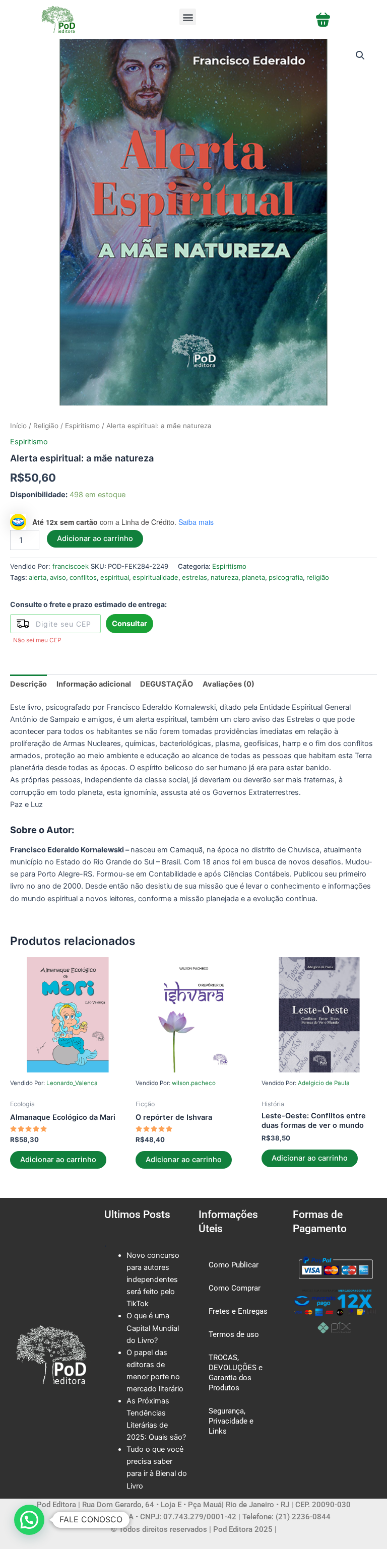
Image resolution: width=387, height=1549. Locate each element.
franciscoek (70, 566)
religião (317, 577)
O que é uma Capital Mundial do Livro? (152, 1327)
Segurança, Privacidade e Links (231, 1421)
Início (18, 426)
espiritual (114, 577)
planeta (253, 577)
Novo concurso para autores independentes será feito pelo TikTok (152, 1279)
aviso (58, 577)
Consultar (129, 623)
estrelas (194, 577)
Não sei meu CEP (37, 640)
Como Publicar (234, 1264)
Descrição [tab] (28, 684)
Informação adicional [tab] (93, 684)
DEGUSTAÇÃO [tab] (166, 684)
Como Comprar (235, 1288)
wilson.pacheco (194, 1083)
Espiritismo (82, 426)
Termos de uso (234, 1334)
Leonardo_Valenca (72, 1083)
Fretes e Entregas (238, 1311)
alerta (37, 577)
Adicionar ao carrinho (95, 538)
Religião (45, 426)
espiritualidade (155, 577)
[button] (187, 17)
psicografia (286, 577)
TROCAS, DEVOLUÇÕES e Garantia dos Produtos (236, 1372)
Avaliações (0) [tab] (228, 684)
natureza (224, 577)
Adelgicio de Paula (324, 1083)
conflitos (83, 577)
